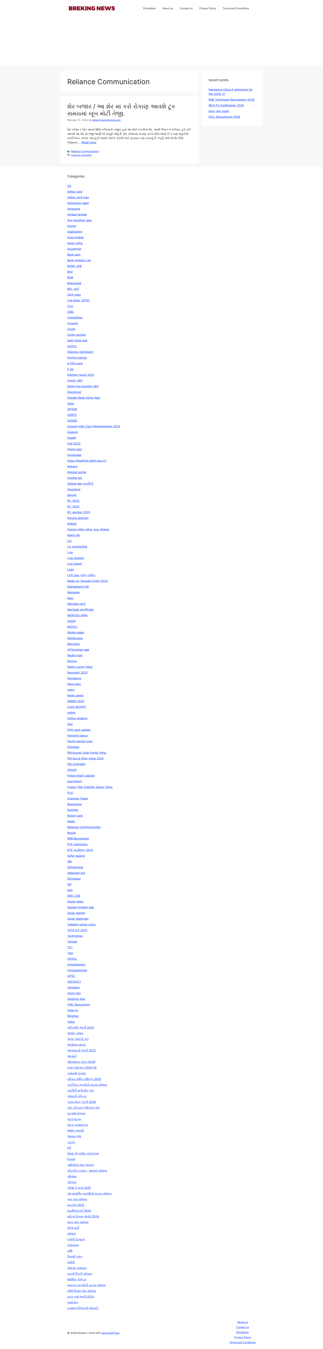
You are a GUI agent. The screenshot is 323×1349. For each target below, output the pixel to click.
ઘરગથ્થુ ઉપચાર (76, 1113)
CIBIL (70, 312)
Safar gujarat (76, 855)
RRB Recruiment (78, 838)
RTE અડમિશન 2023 (80, 850)
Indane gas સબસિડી (80, 483)
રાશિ (69, 1251)
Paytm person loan (80, 741)
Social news (75, 901)
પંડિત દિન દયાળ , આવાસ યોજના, (87, 1170)
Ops (70, 724)
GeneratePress (110, 1333)
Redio (71, 821)
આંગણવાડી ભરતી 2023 (81, 1050)
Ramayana (74, 804)
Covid (71, 329)
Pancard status (77, 735)
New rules (74, 684)
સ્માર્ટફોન (72, 1302)
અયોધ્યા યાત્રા (76, 1044)
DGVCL (72, 346)
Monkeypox (75, 638)
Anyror (71, 226)
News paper (75, 695)
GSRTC (72, 415)
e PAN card (75, 363)
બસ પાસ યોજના (77, 1199)
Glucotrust (74, 392)
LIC (69, 541)
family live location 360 (83, 386)
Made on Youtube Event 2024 (87, 581)
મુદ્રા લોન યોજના (77, 1222)
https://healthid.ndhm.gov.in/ (86, 460)
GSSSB (72, 420)
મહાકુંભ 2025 (75, 1205)
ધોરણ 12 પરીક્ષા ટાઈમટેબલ (83, 1153)
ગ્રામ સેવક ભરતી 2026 (81, 1102)
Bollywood (74, 283)
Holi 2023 (73, 443)
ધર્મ (69, 1147)
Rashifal (72, 810)
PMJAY (72, 770)
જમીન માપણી (75, 1130)
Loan (70, 569)
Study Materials (77, 918)
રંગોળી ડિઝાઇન (76, 1239)
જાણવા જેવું (74, 1136)
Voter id (72, 1010)
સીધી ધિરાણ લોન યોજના (81, 1291)
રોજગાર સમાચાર (77, 1268)
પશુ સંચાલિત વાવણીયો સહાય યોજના (89, 1193)
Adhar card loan (78, 197)
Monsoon (73, 644)
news (71, 689)
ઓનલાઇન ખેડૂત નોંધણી (81, 1062)
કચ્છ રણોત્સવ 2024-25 (82, 1067)
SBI (69, 861)
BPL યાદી (73, 289)
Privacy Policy (207, 8)
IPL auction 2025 (78, 512)
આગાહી (72, 1056)
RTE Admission (77, 844)
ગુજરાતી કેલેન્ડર (76, 1096)
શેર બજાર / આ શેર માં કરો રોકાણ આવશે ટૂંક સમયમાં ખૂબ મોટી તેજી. (121, 110)
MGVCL (72, 626)
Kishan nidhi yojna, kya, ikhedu (88, 529)
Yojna (71, 1021)
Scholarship (75, 867)
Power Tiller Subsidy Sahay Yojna (90, 787)
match (71, 621)
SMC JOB (73, 896)
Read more (89, 142)
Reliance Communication (85, 151)
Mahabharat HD (78, 586)
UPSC (71, 976)
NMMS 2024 (75, 701)
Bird (70, 271)
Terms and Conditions (236, 8)
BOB (70, 277)
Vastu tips (74, 993)
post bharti (74, 781)
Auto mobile (75, 237)
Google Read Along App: (83, 397)
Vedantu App (76, 999)
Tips (70, 953)
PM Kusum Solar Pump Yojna (86, 752)
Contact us (186, 8)
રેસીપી (71, 1262)
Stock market (76, 913)
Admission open (78, 203)
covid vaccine (76, 334)
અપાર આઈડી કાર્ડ (77, 1039)
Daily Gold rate (77, 340)
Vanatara (73, 987)
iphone (71, 495)
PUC (70, 792)
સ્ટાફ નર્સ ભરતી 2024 (80, 1296)
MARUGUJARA (77, 615)
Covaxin (72, 323)
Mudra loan (75, 655)
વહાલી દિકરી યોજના (79, 1273)
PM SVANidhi (76, 764)
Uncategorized (77, 970)
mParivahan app (78, 649)
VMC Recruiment (78, 1004)
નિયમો (71, 1159)
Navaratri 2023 (77, 672)
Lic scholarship (77, 546)
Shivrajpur (74, 878)
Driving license (77, 357)
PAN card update (79, 730)
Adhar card (74, 191)
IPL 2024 (73, 506)
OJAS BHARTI (76, 707)
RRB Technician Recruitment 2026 (232, 99)
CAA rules (74, 294)
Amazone (73, 208)
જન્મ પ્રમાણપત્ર (77, 1125)
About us (168, 8)
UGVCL (72, 959)
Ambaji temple (77, 214)
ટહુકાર (71, 1142)
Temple (72, 941)
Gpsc (70, 403)
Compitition (75, 317)
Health (71, 438)
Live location (75, 558)
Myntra (72, 661)
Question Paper (77, 798)
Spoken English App (80, 907)
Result (71, 833)
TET (70, 947)
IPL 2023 (73, 500)
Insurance (73, 489)
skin (70, 890)
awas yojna (75, 243)
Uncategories (76, 964)
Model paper (75, 632)
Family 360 (74, 380)
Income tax (74, 478)
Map (70, 598)
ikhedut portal (76, 472)
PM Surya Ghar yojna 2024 (85, 758)
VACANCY (74, 981)
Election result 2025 (80, 375)
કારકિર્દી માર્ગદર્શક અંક (80, 1090)
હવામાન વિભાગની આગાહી (82, 1308)
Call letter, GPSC (78, 300)
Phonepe (73, 747)
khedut (72, 523)
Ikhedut (72, 466)
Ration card (75, 815)
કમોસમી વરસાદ (76, 1073)
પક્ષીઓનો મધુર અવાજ (80, 1165)
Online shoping (77, 718)
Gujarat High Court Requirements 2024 (93, 426)
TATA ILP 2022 (77, 930)
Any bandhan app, (79, 220)
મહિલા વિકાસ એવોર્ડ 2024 (83, 1216)
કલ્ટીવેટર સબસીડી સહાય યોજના (87, 1084)
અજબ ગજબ (75, 1033)
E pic (70, 369)
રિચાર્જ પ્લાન (74, 1256)
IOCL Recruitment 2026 (224, 117)
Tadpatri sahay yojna (81, 924)
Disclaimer (149, 8)
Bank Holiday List (79, 260)
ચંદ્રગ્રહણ (74, 1119)
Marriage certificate (80, 609)
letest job (73, 535)
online (71, 712)
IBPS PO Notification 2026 (226, 105)
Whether (73, 1016)
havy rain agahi (219, 111)
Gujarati (72, 432)
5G (69, 186)
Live (70, 552)
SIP (69, 884)
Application (74, 231)
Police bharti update (81, 775)
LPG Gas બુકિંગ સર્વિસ (81, 575)
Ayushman (74, 249)
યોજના (71, 1233)
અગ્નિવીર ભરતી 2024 (80, 1027)
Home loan (74, 449)
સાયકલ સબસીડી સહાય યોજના (86, 1285)
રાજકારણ (73, 1245)
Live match (74, 563)
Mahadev (73, 592)
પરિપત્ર (72, 1182)
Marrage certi (76, 604)
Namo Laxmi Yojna (80, 667)
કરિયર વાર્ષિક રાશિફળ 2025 (84, 1079)
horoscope (74, 455)
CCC (70, 306)
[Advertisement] (161, 42)
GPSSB (72, 409)
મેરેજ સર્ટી (73, 1228)
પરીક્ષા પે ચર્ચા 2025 (79, 1188)
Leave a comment (81, 155)
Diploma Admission (80, 352)
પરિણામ (72, 1176)
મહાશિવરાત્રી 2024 (79, 1210)
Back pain (73, 254)
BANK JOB (74, 266)
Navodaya (74, 678)
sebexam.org (76, 873)
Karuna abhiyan (77, 518)
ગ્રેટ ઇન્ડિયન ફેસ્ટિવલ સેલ (83, 1107)
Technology (75, 936)
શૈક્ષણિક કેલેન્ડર (76, 1279)
